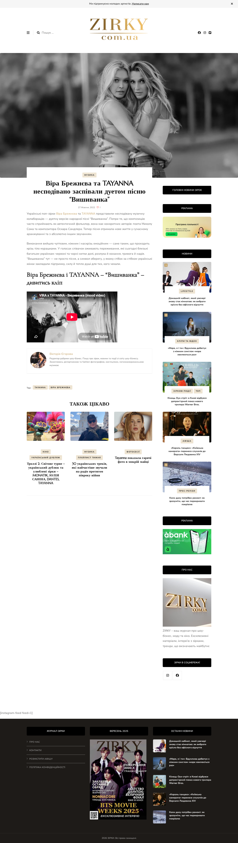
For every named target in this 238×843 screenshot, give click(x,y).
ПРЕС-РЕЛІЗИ (187, 491)
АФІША (187, 441)
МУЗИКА (89, 175)
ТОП (198, 391)
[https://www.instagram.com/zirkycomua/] (167, 675)
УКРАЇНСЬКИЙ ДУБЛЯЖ (45, 457)
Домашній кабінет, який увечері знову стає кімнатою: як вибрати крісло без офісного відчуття (187, 301)
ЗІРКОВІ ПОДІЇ (182, 391)
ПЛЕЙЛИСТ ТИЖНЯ (89, 457)
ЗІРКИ (111, 838)
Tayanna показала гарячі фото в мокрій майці (133, 460)
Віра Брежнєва (66, 214)
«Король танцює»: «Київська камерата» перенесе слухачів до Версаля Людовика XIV (187, 451)
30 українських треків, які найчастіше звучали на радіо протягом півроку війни (89, 469)
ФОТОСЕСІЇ (133, 452)
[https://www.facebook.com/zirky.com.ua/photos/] (177, 675)
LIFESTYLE (187, 291)
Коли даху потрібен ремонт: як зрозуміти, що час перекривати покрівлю (187, 501)
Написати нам (140, 3)
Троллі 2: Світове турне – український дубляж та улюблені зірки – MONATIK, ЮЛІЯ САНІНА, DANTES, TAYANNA (46, 473)
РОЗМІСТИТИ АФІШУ (41, 758)
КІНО (46, 452)
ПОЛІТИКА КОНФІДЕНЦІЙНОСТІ (47, 767)
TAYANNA (88, 214)
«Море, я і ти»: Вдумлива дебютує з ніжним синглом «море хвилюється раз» (187, 351)
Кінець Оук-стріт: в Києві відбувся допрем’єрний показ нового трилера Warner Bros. (187, 401)
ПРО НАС (34, 741)
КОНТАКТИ (35, 750)
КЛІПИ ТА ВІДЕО (187, 341)
